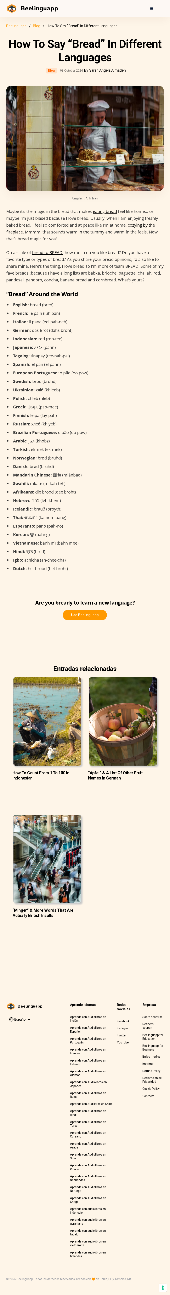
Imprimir (147, 1063)
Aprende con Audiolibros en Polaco (88, 1167)
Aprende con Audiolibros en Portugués (88, 1040)
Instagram (123, 1028)
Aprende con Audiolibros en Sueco (88, 1156)
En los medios (151, 1056)
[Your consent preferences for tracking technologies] (163, 1288)
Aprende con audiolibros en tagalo (88, 1232)
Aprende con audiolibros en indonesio (88, 1210)
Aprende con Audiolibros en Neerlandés (88, 1178)
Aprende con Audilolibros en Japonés (88, 1083)
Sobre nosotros (152, 1017)
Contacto (148, 1096)
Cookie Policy (151, 1088)
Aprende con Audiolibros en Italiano (88, 1062)
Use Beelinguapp (85, 615)
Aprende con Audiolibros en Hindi (88, 1112)
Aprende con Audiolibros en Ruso (88, 1094)
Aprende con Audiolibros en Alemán (88, 1073)
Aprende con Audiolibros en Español (88, 1029)
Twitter (121, 1035)
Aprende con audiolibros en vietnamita (88, 1243)
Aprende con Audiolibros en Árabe (88, 1145)
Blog (36, 26)
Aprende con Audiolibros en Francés (88, 1051)
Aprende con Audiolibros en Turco (88, 1123)
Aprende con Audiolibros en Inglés (88, 1018)
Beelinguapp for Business (152, 1047)
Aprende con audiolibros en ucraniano (88, 1221)
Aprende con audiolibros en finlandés (88, 1254)
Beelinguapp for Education (152, 1036)
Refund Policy (151, 1071)
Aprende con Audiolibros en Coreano (88, 1134)
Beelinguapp (16, 26)
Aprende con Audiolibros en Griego (88, 1199)
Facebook (123, 1021)
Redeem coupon (148, 1025)
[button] (152, 8)
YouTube (123, 1042)
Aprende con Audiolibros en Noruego (88, 1188)
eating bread (105, 211)
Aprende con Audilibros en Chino (91, 1104)
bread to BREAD (47, 252)
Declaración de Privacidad (152, 1079)
